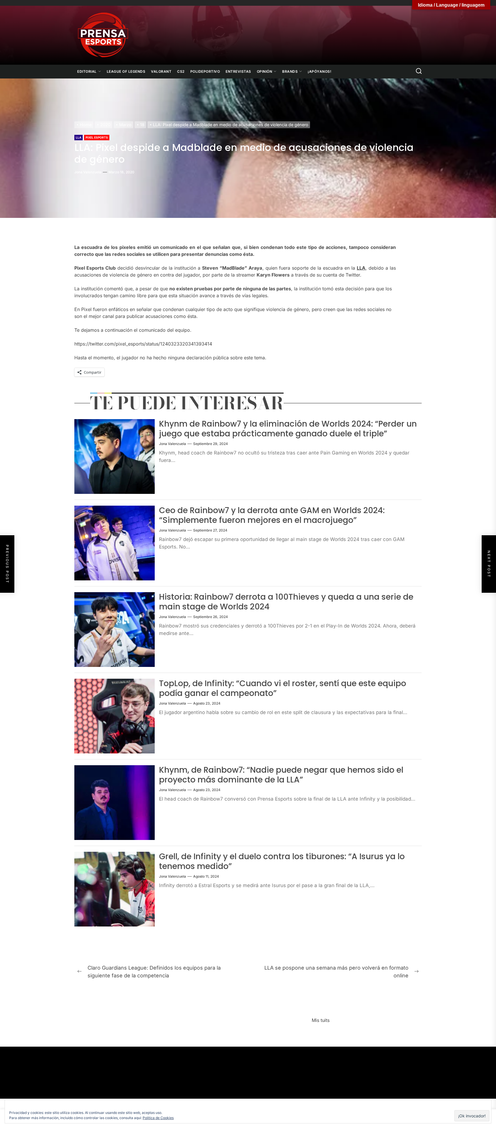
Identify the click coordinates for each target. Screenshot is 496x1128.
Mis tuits (321, 1020)
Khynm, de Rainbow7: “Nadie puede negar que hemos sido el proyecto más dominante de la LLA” (281, 774)
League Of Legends (126, 71)
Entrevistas (238, 71)
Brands (290, 71)
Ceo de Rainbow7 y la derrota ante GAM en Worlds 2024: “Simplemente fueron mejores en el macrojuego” (272, 515)
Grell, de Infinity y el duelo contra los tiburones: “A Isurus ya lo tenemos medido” (282, 861)
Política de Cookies (158, 1118)
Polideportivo (205, 71)
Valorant (161, 71)
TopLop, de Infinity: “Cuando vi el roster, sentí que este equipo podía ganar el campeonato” (282, 688)
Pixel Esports (97, 137)
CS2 (181, 71)
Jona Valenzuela (87, 172)
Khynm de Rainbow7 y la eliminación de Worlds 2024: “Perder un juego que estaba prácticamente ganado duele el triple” (288, 428)
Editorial (87, 71)
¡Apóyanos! (319, 71)
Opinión (264, 71)
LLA (78, 137)
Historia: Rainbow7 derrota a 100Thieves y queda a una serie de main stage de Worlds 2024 (286, 601)
